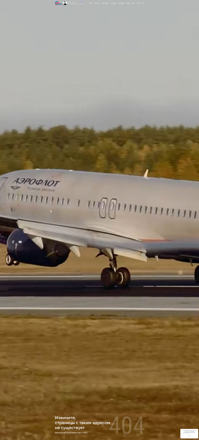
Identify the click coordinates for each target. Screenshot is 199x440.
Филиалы (97, 3)
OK (189, 436)
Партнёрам (121, 3)
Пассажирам (105, 3)
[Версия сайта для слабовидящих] (138, 3)
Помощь (128, 3)
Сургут (91, 3)
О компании (113, 3)
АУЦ (133, 3)
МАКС (82, 3)
